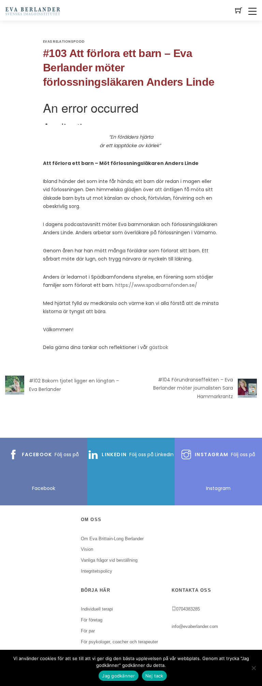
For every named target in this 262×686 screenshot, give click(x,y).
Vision (87, 549)
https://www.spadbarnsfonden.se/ (156, 285)
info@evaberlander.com (195, 626)
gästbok (158, 347)
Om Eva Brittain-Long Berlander (112, 538)
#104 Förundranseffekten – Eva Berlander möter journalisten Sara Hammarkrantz (193, 388)
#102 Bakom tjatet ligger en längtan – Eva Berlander (74, 385)
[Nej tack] (253, 667)
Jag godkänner (118, 675)
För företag (91, 619)
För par (88, 630)
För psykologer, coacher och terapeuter (119, 641)
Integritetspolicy (96, 571)
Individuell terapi (97, 609)
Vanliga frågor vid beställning (109, 560)
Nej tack (154, 675)
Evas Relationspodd (64, 41)
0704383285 (188, 609)
